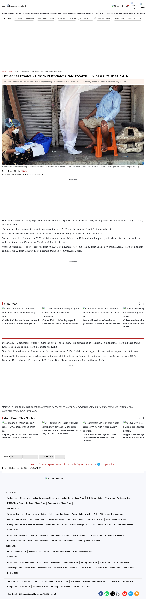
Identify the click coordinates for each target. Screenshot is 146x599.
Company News (27, 562)
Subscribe (65, 586)
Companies (110, 14)
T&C (35, 581)
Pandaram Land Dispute (56, 524)
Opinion (53, 13)
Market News (42, 562)
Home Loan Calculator (38, 540)
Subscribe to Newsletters (39, 551)
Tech (101, 14)
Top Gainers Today (56, 519)
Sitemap (54, 586)
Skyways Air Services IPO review (127, 18)
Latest (19, 13)
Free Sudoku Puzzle (61, 551)
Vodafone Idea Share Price (59, 503)
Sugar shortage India (45, 18)
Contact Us (25, 586)
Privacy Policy (47, 581)
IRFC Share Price (94, 497)
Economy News (100, 567)
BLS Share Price (86, 18)
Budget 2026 (12, 572)
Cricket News (105, 562)
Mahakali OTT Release (101, 524)
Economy (90, 13)
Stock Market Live (15, 513)
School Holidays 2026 (79, 524)
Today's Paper (13, 581)
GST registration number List (120, 581)
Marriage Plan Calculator (88, 540)
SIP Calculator (95, 535)
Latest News (12, 562)
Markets (35, 13)
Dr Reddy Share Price (35, 503)
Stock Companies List (16, 551)
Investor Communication (94, 581)
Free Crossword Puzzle (83, 551)
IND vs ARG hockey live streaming (108, 513)
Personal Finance (121, 562)
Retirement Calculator (114, 535)
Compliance (12, 586)
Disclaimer (75, 581)
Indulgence (129, 14)
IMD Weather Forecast (17, 519)
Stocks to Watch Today (36, 513)
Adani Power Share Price (73, 497)
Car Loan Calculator (16, 540)
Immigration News (89, 562)
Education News (60, 567)
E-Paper (26, 13)
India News (115, 567)
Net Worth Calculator (60, 535)
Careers (76, 586)
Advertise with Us (40, 586)
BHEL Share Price (15, 503)
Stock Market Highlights (24, 18)
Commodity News (70, 562)
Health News (86, 567)
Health (9, 71)
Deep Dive (140, 14)
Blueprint (44, 13)
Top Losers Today (37, 519)
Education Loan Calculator (62, 540)
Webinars (81, 13)
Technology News (14, 567)
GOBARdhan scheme (123, 524)
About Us (26, 581)
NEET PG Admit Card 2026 (91, 519)
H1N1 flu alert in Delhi (67, 18)
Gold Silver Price (103, 18)
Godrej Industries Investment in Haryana (25, 524)
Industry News (44, 567)
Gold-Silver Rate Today (59, 513)
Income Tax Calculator (17, 535)
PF (97, 13)
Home (4, 13)
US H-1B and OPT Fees (116, 519)
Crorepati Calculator (39, 535)
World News (30, 567)
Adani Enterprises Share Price (46, 497)
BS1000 (119, 14)
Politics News (128, 567)
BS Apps (86, 586)
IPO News (55, 562)
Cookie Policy (62, 581)
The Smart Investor (67, 13)
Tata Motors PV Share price (117, 497)
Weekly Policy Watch (81, 513)
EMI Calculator (79, 535)
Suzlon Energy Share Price (18, 497)
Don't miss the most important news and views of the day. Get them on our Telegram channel (73, 464)
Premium (11, 13)
